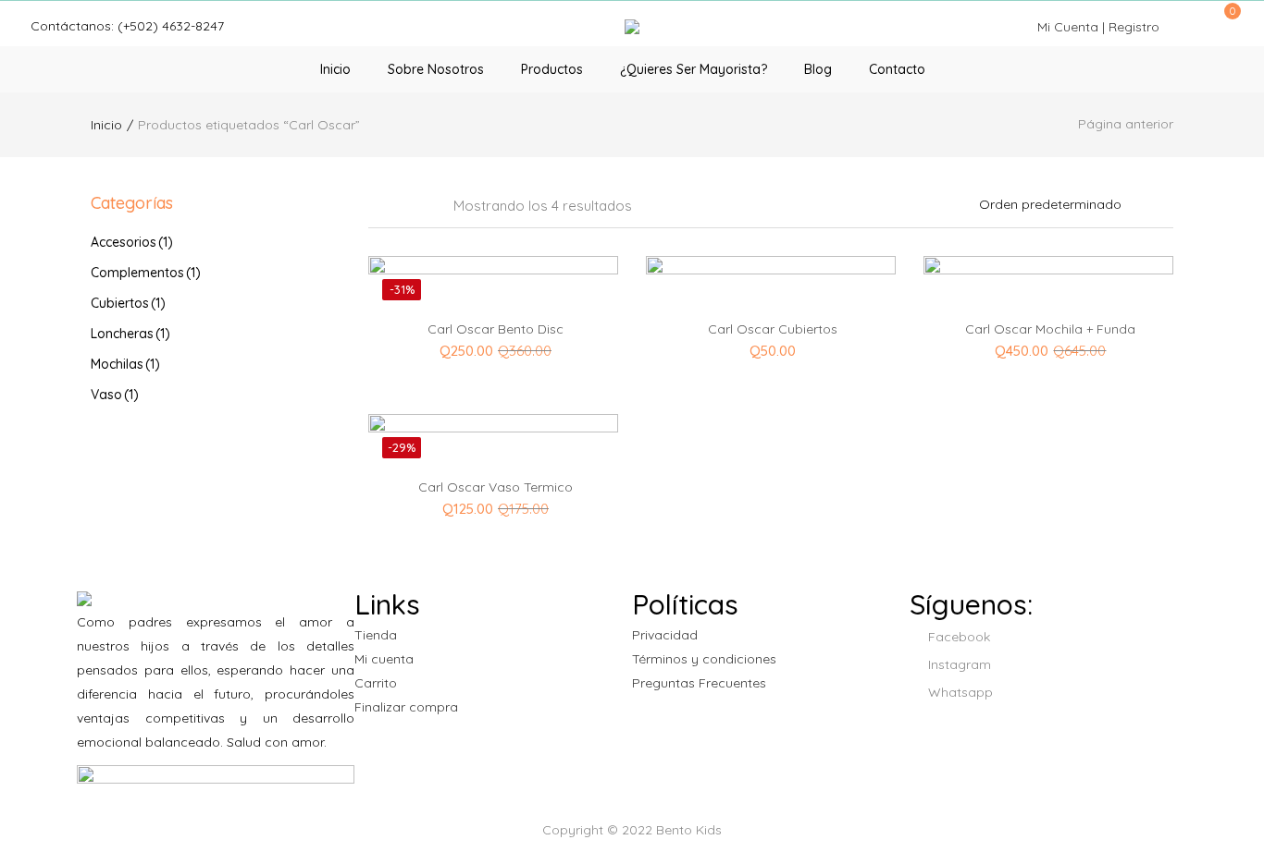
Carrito (375, 683)
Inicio (335, 69)
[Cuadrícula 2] (399, 206)
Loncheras (130, 333)
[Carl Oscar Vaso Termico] (493, 506)
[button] (1226, 20)
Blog (818, 69)
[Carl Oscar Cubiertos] (771, 374)
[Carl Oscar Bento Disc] (493, 348)
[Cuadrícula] (374, 206)
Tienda (375, 635)
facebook (957, 636)
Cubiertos (128, 303)
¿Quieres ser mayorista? (693, 69)
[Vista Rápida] (548, 280)
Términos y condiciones (704, 659)
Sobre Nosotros (436, 69)
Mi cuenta (384, 659)
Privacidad (665, 635)
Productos (552, 69)
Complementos (146, 272)
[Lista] (426, 206)
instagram (957, 664)
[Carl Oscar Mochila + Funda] (1048, 348)
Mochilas (125, 364)
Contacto (897, 69)
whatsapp (958, 692)
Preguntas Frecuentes (699, 683)
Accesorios (132, 242)
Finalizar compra (406, 707)
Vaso (115, 394)
